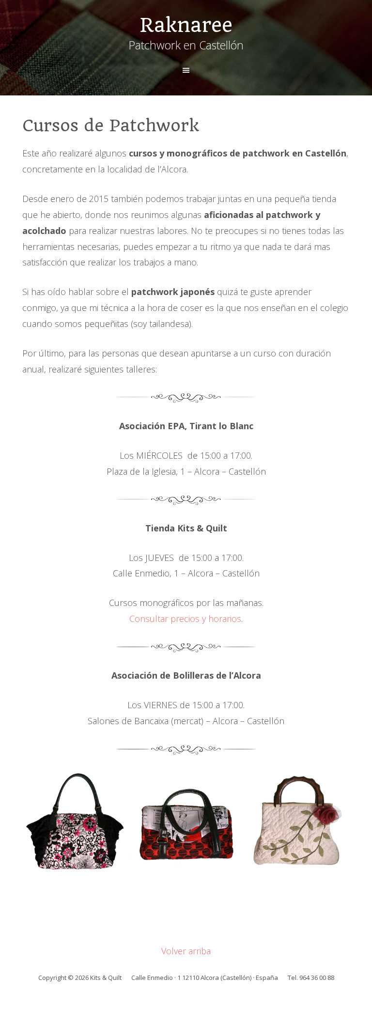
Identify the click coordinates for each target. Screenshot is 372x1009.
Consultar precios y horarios (185, 618)
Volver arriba (186, 951)
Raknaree (186, 25)
